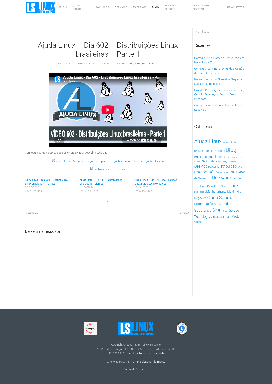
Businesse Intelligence (209, 156)
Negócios (200, 198)
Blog (155, 7)
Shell (217, 210)
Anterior (33, 213)
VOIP (229, 217)
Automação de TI (230, 142)
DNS (239, 166)
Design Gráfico (228, 161)
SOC (225, 211)
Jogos (202, 186)
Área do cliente (170, 7)
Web (235, 217)
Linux (233, 185)
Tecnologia (202, 217)
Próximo (183, 213)
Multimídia (234, 191)
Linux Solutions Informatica (149, 361)
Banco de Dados (214, 151)
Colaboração (214, 161)
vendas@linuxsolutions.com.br (146, 353)
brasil (108, 201)
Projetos (218, 204)
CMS (204, 161)
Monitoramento (216, 191)
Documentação (204, 172)
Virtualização (218, 216)
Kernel (210, 186)
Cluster (197, 161)
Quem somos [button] (77, 7)
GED (209, 178)
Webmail (198, 222)
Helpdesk (237, 178)
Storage (233, 210)
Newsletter (235, 7)
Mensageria (200, 192)
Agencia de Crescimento (136, 369)
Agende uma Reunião (201, 7)
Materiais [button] (140, 7)
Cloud (240, 156)
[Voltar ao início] (40, 7)
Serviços (121, 7)
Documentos (222, 172)
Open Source (220, 197)
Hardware (221, 177)
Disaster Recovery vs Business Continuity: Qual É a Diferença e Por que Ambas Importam (219, 94)
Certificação (231, 157)
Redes (226, 204)
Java (196, 186)
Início (63, 7)
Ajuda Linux (124, 64)
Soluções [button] (102, 7)
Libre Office (220, 186)
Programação (203, 204)
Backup (198, 150)
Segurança (203, 210)
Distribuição (150, 64)
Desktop (200, 166)
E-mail (233, 172)
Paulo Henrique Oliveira (93, 64)
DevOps (212, 166)
